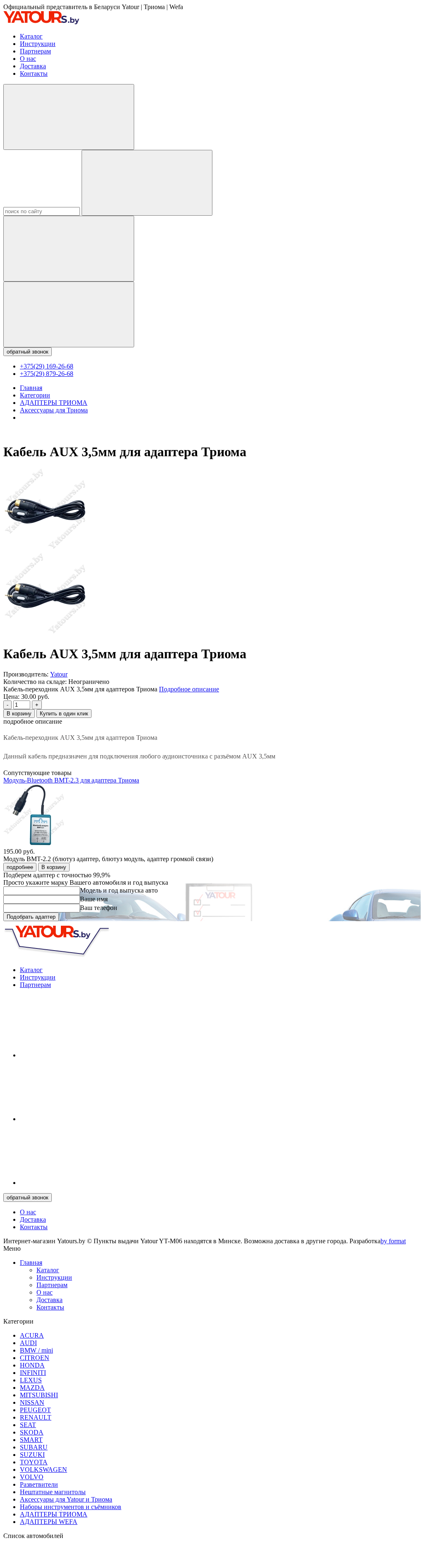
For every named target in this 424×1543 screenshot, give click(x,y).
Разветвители (39, 1484)
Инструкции (37, 43)
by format (393, 1241)
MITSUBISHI (39, 1395)
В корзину (19, 713)
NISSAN (32, 1402)
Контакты (34, 73)
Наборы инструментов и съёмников (70, 1506)
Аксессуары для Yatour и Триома (66, 1499)
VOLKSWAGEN (43, 1469)
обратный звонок (27, 352)
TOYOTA (34, 1462)
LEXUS (31, 1380)
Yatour (58, 674)
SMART (31, 1439)
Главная (31, 1262)
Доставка (33, 66)
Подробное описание (189, 689)
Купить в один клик (64, 713)
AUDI (28, 1342)
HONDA (32, 1365)
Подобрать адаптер (31, 917)
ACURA (32, 1335)
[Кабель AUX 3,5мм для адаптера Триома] (44, 549)
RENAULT (35, 1417)
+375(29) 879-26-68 (46, 373)
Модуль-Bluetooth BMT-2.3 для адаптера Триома (71, 780)
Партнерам (35, 51)
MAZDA (32, 1387)
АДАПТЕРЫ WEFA (48, 1521)
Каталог (31, 36)
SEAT (28, 1424)
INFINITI (33, 1372)
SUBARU (34, 1447)
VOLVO (31, 1476)
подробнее (20, 867)
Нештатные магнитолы (53, 1491)
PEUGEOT (35, 1409)
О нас (28, 58)
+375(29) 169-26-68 (46, 366)
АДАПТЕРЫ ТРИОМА (53, 1514)
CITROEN (34, 1357)
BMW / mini (36, 1350)
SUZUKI (32, 1454)
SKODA (31, 1432)
